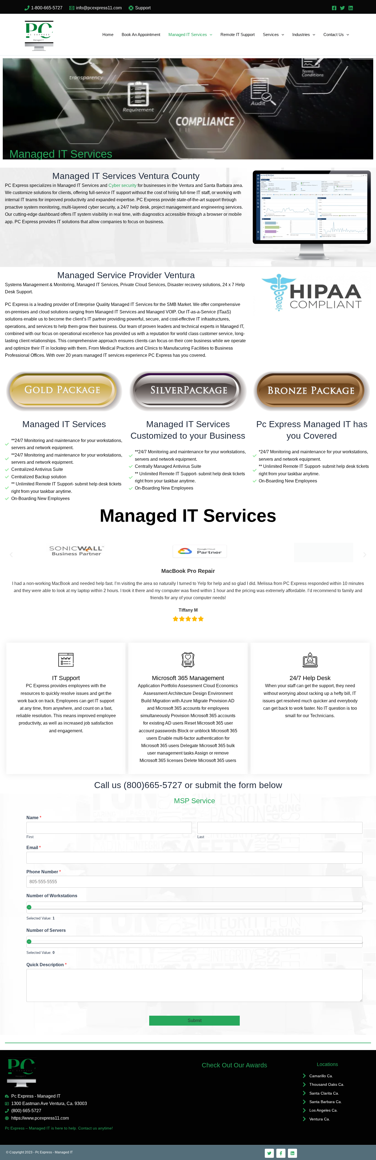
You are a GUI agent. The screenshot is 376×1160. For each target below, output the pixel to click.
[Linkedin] (350, 7)
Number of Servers (46, 930)
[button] (11, 554)
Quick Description (46, 964)
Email (33, 847)
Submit (194, 1020)
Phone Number (43, 871)
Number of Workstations (51, 895)
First (30, 837)
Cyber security (122, 185)
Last (200, 837)
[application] (209, 35)
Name (33, 817)
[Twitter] (342, 7)
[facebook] (334, 7)
